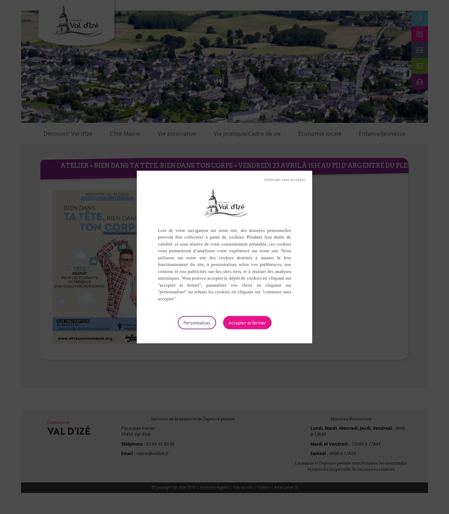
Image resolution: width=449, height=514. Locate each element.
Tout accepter (247, 322)
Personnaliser (196, 323)
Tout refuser (284, 180)
